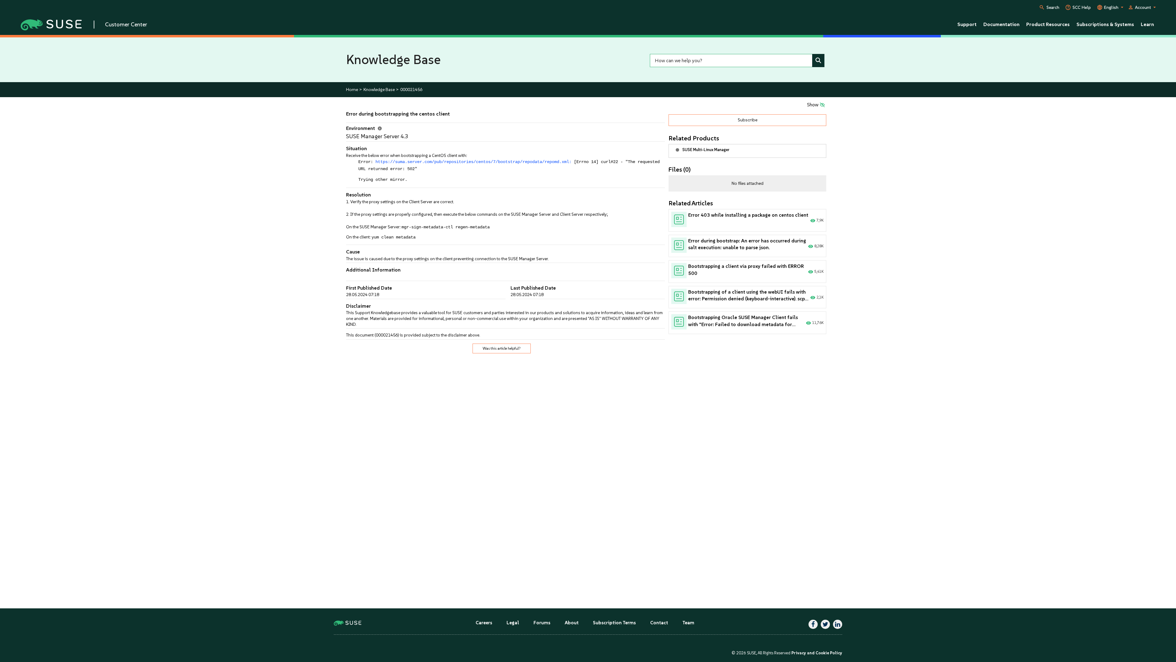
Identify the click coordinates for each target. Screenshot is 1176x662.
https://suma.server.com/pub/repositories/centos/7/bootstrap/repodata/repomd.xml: (473, 162)
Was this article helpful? (502, 348)
